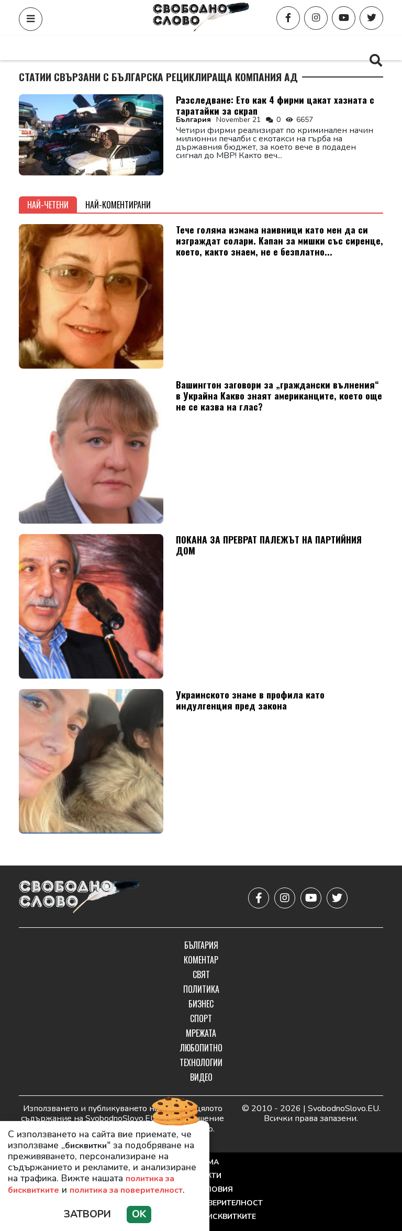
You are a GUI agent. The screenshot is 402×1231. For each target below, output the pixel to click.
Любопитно (201, 1047)
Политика (224, 47)
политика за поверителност (126, 1190)
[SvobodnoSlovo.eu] (80, 898)
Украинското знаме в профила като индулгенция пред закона (250, 699)
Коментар (125, 47)
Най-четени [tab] (48, 204)
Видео (201, 1077)
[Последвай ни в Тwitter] (371, 18)
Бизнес (278, 47)
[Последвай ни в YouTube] (343, 18)
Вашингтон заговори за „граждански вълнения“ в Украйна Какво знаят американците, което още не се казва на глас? (279, 395)
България (68, 47)
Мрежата (201, 1033)
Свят (174, 47)
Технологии (201, 1062)
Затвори (87, 1214)
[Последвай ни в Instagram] (316, 18)
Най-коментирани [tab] (118, 204)
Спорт (325, 47)
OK (139, 1214)
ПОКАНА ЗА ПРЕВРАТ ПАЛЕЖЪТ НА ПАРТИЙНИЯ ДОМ (269, 545)
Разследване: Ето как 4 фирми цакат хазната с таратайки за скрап (275, 105)
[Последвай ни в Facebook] (288, 18)
